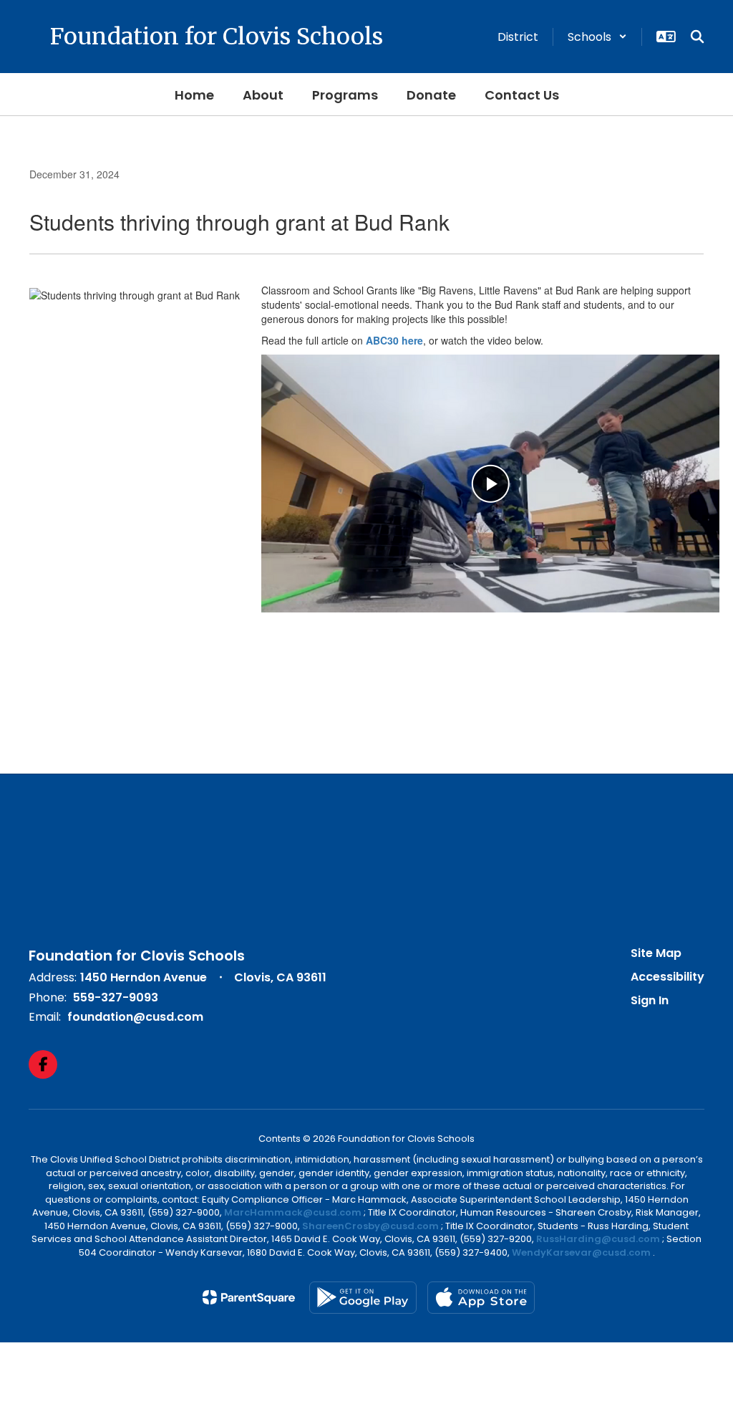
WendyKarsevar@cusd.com (582, 1252)
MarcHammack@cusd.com (292, 1212)
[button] (597, 37)
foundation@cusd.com (135, 1017)
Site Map (656, 953)
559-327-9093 (115, 997)
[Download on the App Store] (481, 1297)
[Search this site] (697, 36)
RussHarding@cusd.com (598, 1239)
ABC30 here (394, 340)
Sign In (650, 1000)
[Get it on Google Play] (363, 1297)
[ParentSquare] (248, 1297)
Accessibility (667, 976)
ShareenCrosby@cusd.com (370, 1226)
